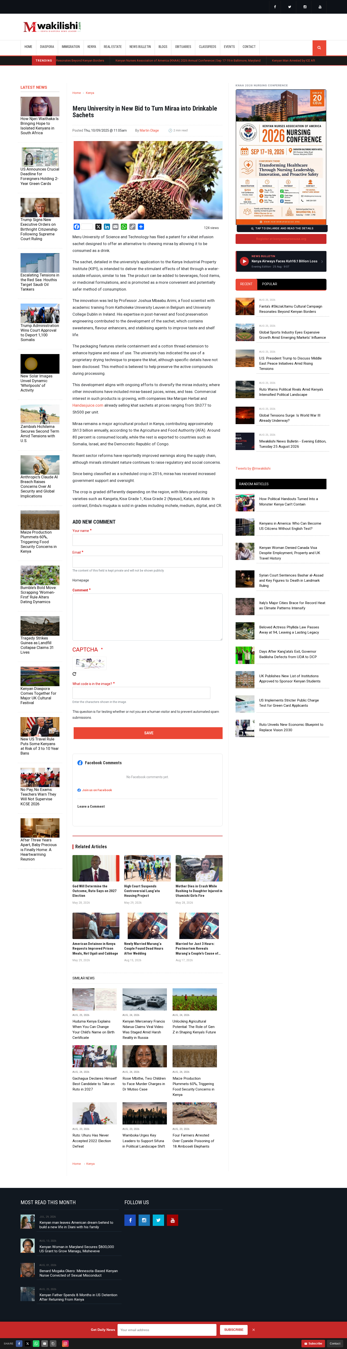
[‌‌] (275, 7)
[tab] (246, 284)
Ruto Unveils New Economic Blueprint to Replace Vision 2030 (291, 727)
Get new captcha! (74, 674)
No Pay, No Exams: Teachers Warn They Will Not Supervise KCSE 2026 (38, 796)
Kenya (90, 93)
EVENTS (229, 47)
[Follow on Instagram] (65, 1343)
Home (28, 47)
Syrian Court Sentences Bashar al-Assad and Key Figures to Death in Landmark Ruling (291, 580)
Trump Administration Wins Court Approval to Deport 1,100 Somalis (40, 332)
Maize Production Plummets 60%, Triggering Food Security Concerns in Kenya (39, 542)
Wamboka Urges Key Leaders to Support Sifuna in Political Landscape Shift (144, 1140)
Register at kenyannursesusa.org (281, 239)
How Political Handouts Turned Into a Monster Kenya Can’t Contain (288, 501)
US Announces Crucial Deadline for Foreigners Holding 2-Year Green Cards (40, 176)
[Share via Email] (44, 1343)
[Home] (52, 27)
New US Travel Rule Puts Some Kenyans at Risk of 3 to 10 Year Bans (40, 746)
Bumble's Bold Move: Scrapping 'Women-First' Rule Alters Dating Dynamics (39, 594)
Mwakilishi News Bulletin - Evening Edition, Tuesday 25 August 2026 (292, 444)
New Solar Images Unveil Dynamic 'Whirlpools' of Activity (36, 383)
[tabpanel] (281, 369)
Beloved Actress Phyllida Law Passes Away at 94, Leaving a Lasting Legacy (289, 630)
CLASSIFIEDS (207, 47)
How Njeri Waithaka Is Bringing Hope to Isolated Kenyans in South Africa (40, 125)
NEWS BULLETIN (140, 47)
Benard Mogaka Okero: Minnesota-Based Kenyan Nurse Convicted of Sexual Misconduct (78, 1273)
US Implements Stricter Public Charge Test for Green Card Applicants (289, 703)
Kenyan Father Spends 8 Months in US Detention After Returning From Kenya (78, 1297)
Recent (246, 284)
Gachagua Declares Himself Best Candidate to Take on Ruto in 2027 (94, 1083)
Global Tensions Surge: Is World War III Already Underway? (289, 418)
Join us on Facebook (97, 790)
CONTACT (249, 47)
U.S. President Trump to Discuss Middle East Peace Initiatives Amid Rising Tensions (290, 363)
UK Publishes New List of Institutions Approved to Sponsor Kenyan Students (290, 678)
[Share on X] (27, 1343)
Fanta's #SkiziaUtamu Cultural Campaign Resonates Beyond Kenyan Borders (290, 309)
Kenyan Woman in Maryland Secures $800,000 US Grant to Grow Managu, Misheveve (76, 1249)
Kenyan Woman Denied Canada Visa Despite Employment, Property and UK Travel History (289, 553)
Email (76, 552)
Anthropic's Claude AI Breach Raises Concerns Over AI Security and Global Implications (39, 486)
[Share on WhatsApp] (36, 1343)
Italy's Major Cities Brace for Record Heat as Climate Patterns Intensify (292, 605)
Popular (269, 284)
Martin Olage (149, 130)
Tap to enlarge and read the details (284, 228)
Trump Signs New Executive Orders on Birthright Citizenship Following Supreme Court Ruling (39, 229)
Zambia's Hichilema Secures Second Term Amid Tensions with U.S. (40, 433)
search (319, 47)
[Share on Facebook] (19, 1343)
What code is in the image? (92, 684)
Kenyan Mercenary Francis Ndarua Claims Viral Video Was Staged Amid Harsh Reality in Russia (144, 1029)
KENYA (92, 47)
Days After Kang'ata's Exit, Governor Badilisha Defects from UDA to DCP (288, 654)
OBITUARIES (183, 47)
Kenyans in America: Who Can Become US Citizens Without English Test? (290, 526)
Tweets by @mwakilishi (253, 468)
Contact (335, 1343)
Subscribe (315, 1343)
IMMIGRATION (71, 47)
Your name (80, 531)
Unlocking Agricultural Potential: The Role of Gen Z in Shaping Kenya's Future (194, 1026)
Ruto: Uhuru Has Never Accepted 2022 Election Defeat (91, 1140)
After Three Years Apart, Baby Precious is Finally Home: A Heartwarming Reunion (39, 849)
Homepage (80, 580)
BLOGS (163, 47)
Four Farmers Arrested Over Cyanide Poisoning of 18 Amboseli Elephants (193, 1140)
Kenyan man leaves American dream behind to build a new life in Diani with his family (76, 1224)
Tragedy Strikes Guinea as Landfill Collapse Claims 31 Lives (37, 645)
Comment (80, 590)
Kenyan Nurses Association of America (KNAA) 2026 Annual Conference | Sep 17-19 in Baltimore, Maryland (139, 60)
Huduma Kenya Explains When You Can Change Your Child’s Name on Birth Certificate (93, 1029)
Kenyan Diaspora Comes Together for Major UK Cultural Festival (38, 695)
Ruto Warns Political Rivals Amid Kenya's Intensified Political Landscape (291, 392)
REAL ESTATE (113, 47)
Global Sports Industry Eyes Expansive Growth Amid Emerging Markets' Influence (292, 335)
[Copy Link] (53, 1343)
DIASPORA (47, 47)
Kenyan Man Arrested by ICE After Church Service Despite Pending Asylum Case (277, 60)
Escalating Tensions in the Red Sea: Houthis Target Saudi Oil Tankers (40, 282)
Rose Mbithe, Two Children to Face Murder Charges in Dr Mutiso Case (144, 1083)
